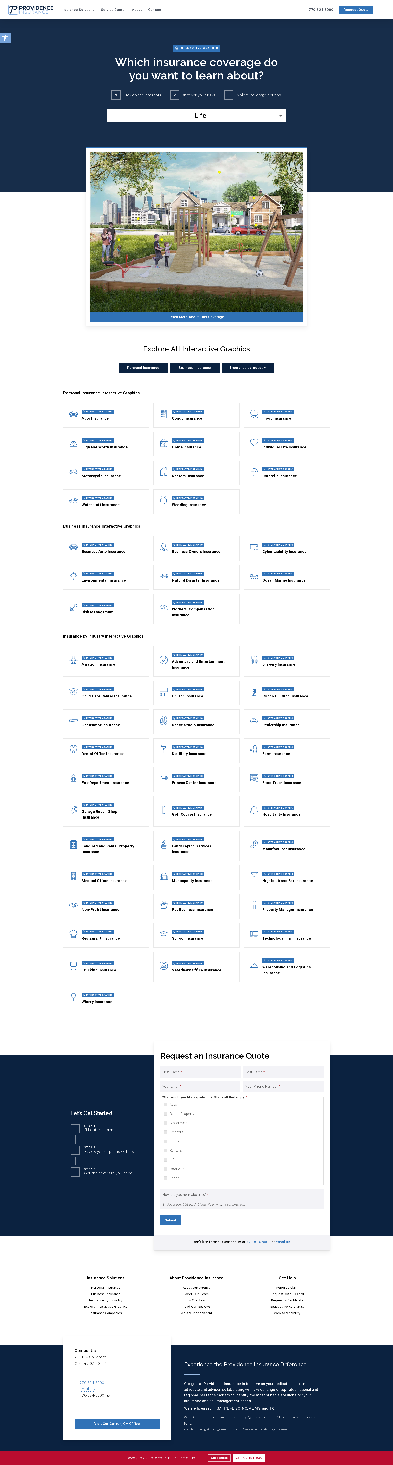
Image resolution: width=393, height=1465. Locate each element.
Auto (173, 1104)
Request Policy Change (287, 1306)
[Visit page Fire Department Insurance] (106, 779)
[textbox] (196, 115)
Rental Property (182, 1113)
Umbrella (177, 1132)
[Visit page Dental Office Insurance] (106, 751)
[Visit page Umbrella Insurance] (287, 473)
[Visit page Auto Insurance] (106, 415)
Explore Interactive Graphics (106, 1306)
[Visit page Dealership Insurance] (287, 722)
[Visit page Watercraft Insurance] (106, 502)
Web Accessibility (287, 1313)
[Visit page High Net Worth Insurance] (106, 444)
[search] (382, 10)
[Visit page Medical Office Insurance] (106, 877)
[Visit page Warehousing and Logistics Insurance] (287, 967)
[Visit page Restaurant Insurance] (106, 935)
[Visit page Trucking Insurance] (106, 967)
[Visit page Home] (30, 10)
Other (174, 1178)
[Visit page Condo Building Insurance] (287, 693)
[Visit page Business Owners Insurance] (196, 548)
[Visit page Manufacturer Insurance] (287, 846)
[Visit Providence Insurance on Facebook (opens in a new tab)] (78, 1407)
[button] (5, 38)
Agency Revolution (260, 1417)
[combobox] (196, 115)
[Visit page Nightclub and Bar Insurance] (287, 877)
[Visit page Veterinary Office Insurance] (196, 967)
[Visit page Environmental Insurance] (106, 577)
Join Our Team (196, 1300)
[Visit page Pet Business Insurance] (196, 906)
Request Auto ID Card (287, 1294)
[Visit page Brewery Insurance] (287, 661)
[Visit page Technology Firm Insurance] (287, 935)
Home (174, 1141)
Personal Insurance (105, 1287)
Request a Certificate (287, 1300)
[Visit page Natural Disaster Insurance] (196, 577)
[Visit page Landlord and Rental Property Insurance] (106, 846)
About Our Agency (196, 1287)
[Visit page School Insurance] (196, 935)
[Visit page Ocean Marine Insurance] (287, 577)
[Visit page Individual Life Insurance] (287, 444)
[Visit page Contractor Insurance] (106, 722)
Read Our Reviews (196, 1306)
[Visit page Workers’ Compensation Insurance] (196, 609)
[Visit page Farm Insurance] (287, 751)
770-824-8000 (258, 1242)
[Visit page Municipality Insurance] (196, 877)
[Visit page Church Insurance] (196, 693)
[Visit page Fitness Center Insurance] (196, 779)
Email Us (87, 1388)
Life (172, 1159)
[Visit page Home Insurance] (196, 444)
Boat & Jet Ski (180, 1169)
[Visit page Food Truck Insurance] (287, 779)
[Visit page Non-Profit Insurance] (106, 906)
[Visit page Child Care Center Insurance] (106, 693)
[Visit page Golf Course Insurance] (196, 811)
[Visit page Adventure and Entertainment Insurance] (196, 661)
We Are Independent (196, 1313)
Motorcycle (178, 1122)
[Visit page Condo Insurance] (196, 415)
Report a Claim (287, 1287)
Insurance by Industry (105, 1300)
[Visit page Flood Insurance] (287, 415)
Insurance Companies (105, 1313)
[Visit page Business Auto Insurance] (106, 548)
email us (283, 1242)
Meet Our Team (196, 1294)
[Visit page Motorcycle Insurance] (106, 473)
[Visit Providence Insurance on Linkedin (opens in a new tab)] (87, 1407)
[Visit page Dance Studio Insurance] (196, 722)
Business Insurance (106, 1294)
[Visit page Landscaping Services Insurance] (196, 846)
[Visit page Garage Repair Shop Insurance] (106, 811)
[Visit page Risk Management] (106, 609)
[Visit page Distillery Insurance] (196, 751)
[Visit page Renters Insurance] (196, 473)
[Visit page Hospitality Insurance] (287, 811)
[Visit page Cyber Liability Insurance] (287, 548)
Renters (176, 1150)
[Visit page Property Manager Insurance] (287, 906)
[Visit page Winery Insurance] (106, 998)
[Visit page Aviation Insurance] (106, 661)
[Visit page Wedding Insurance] (196, 502)
